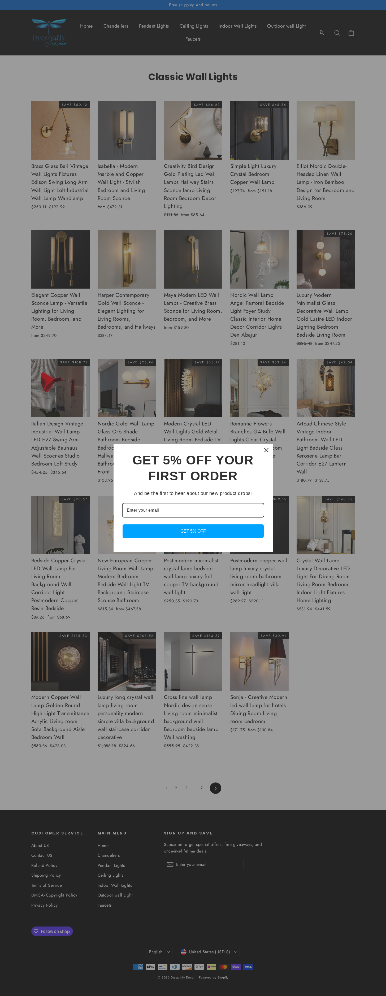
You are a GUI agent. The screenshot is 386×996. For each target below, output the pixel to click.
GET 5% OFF (193, 531)
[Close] (266, 450)
